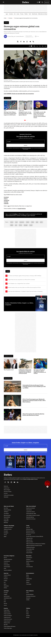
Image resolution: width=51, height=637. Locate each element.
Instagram (6, 200)
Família (27, 563)
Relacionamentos (30, 561)
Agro (7, 14)
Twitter (6, 198)
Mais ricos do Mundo (9, 506)
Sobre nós (6, 486)
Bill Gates (6, 522)
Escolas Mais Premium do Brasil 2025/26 (34, 536)
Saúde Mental (29, 557)
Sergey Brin (6, 520)
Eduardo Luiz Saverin (30, 508)
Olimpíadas (6, 586)
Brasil (27, 611)
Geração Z (28, 559)
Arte (5, 601)
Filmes (27, 576)
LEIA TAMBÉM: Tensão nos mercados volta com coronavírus (19, 93)
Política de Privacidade (26, 148)
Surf (5, 582)
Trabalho (28, 564)
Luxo (5, 599)
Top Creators (29, 550)
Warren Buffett (7, 517)
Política (28, 608)
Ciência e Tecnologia (9, 525)
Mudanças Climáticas (30, 596)
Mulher (26, 14)
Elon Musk (6, 508)
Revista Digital (7, 489)
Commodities (7, 564)
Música (27, 582)
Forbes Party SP (7, 621)
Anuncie (47, 2)
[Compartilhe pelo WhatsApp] (27, 41)
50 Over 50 (28, 534)
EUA (27, 610)
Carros (5, 605)
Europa (27, 617)
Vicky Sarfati (29, 509)
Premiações (28, 584)
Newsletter (6, 497)
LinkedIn (6, 203)
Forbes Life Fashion (8, 615)
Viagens (5, 594)
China (27, 613)
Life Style (6, 590)
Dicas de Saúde (29, 566)
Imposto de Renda (8, 570)
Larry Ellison (6, 513)
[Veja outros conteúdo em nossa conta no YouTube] (14, 482)
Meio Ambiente (30, 590)
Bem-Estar (28, 555)
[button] (37, 46)
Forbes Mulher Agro (8, 628)
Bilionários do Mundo (30, 532)
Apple (5, 536)
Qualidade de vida (7, 598)
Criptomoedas (7, 566)
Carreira (11, 14)
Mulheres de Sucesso (30, 547)
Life (15, 14)
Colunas (10, 18)
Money (22, 14)
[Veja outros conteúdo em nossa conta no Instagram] (11, 482)
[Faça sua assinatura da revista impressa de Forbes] (10, 461)
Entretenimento (30, 573)
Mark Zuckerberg (7, 509)
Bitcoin (5, 557)
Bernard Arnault (7, 515)
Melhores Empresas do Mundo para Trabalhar (35, 543)
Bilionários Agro (29, 529)
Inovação (6, 531)
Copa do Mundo (7, 575)
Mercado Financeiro (8, 559)
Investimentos (7, 561)
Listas (17, 14)
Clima (27, 592)
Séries (27, 575)
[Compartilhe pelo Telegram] (30, 41)
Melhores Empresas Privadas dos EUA (34, 545)
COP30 (27, 599)
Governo (28, 615)
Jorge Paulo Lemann (30, 511)
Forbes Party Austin (8, 619)
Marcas (5, 603)
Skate (5, 584)
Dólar (5, 568)
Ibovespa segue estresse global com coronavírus (26, 18)
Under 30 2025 (29, 552)
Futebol (5, 580)
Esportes (6, 573)
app (9, 206)
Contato (6, 493)
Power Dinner (6, 610)
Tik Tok (5, 534)
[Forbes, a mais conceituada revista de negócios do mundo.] (25, 475)
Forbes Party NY (7, 617)
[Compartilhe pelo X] (17, 41)
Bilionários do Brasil (42, 14)
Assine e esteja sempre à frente (30, 479)
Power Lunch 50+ (7, 613)
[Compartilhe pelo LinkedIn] (24, 41)
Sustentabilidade (29, 594)
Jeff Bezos (6, 511)
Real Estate (34, 14)
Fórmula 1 (6, 578)
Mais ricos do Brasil (31, 506)
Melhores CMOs (29, 541)
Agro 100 (28, 527)
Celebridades (29, 578)
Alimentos (28, 598)
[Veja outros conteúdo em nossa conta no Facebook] (5, 482)
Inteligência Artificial (8, 527)
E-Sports (6, 576)
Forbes (15, 214)
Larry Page (6, 518)
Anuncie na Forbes (7, 491)
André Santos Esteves (30, 518)
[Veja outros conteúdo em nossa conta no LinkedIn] (17, 482)
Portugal (6, 592)
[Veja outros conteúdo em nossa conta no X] (8, 482)
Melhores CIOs (29, 540)
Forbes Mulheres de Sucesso (9, 626)
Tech (30, 14)
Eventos (28, 580)
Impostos (6, 563)
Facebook (6, 197)
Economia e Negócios (9, 555)
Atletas (5, 587)
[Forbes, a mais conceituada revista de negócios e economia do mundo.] (25, 2)
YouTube (6, 201)
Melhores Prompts (8, 529)
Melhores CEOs (29, 538)
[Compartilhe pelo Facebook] (21, 41)
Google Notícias (22, 208)
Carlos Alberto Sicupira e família (33, 515)
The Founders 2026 (30, 549)
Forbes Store (6, 488)
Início (5, 18)
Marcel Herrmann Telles (31, 513)
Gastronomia (6, 596)
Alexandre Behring (30, 517)
